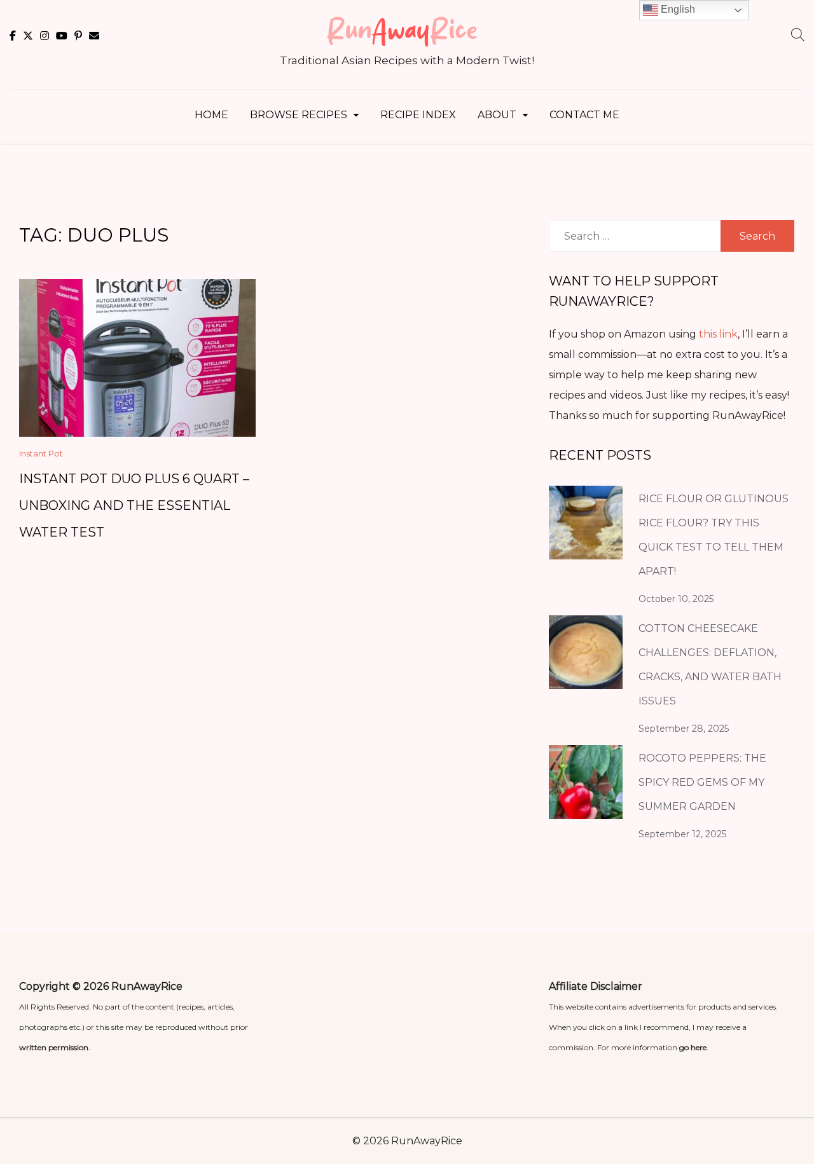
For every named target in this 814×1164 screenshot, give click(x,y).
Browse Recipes (298, 115)
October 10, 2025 (676, 599)
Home (211, 115)
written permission (53, 1047)
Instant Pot (41, 453)
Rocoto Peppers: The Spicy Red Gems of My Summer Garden (702, 782)
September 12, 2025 (682, 834)
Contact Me (584, 115)
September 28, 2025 (683, 728)
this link (718, 334)
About (497, 115)
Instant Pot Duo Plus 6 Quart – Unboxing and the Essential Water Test (134, 505)
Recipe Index (418, 115)
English (676, 9)
